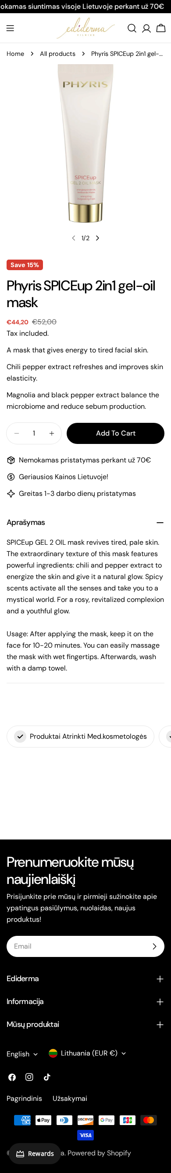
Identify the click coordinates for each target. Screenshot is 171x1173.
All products (57, 54)
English (18, 1054)
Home (15, 54)
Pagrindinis (24, 1098)
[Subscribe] (154, 946)
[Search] (132, 28)
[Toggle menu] (10, 28)
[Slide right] (97, 238)
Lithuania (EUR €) (89, 1053)
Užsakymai (70, 1098)
